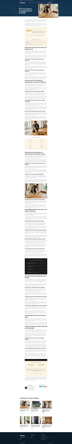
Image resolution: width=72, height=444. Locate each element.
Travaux (42, 2)
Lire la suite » (22, 413)
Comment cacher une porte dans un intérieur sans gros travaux (46, 426)
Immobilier (34, 2)
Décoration (30, 2)
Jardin (36, 2)
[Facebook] (51, 0)
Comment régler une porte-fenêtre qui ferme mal (24, 426)
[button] (40, 386)
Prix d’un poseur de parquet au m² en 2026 (24, 410)
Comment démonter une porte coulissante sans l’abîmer (46, 410)
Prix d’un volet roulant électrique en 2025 (34, 410)
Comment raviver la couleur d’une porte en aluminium (35, 426)
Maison (39, 2)
